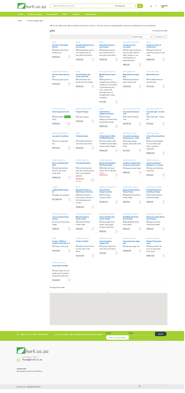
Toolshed (75, 14)
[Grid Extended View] (55, 37)
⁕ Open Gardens (90, 14)
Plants (20, 14)
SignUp (160, 334)
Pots (137, 42)
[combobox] (82, 6)
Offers (65, 14)
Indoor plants (127, 42)
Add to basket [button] (68, 57)
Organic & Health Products (84, 109)
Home (20, 21)
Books (54, 42)
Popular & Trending (35, 14)
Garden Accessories (58, 109)
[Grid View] (52, 37)
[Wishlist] (151, 6)
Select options (68, 124)
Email (108, 333)
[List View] (59, 37)
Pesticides (126, 133)
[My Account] (156, 6)
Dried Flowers (127, 187)
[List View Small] (62, 37)
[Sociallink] (18, 376)
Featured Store (52, 14)
